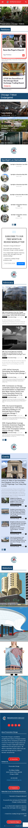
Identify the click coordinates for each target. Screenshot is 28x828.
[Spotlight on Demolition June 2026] (5, 168)
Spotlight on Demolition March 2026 (19, 194)
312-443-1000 (14, 778)
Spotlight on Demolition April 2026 (19, 184)
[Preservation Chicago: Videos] (14, 16)
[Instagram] (12, 725)
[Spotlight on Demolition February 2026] (5, 208)
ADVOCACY (5, 317)
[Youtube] (19, 725)
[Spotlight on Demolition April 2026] (5, 188)
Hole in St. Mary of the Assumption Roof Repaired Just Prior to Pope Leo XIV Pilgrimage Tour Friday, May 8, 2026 (13, 483)
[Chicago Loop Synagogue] (11, 138)
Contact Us (4, 761)
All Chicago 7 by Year (6, 110)
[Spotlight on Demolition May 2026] (5, 178)
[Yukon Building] (14, 109)
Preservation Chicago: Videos (12, 24)
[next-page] (15, 225)
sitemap (14, 784)
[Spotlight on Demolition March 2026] (5, 198)
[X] (15, 725)
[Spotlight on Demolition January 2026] (5, 218)
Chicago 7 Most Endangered (9, 96)
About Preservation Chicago (9, 732)
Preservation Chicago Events (7, 477)
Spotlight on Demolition (13, 160)
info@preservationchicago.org (14, 780)
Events (5, 456)
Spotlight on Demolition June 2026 (18, 164)
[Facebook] (9, 725)
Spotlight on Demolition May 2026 (19, 174)
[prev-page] (13, 225)
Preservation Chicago (12, 317)
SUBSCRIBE (21, 263)
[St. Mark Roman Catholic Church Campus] (14, 124)
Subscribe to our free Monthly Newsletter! (13, 791)
